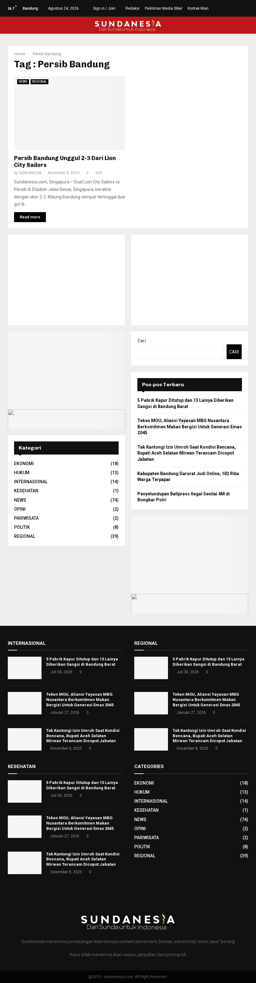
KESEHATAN (26, 490)
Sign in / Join (104, 8)
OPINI (20, 509)
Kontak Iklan (198, 8)
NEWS (23, 81)
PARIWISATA (26, 518)
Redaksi (133, 8)
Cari (141, 340)
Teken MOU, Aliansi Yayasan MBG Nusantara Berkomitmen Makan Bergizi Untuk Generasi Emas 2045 (189, 426)
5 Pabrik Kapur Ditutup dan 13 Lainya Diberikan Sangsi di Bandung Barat (82, 662)
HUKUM (21, 472)
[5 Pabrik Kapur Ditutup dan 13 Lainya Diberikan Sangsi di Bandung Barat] (25, 668)
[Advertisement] (66, 280)
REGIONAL (39, 81)
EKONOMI (24, 463)
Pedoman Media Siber (163, 8)
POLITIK (22, 527)
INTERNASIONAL (30, 481)
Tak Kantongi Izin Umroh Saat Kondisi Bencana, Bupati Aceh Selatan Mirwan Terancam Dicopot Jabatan (186, 453)
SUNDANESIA (30, 173)
